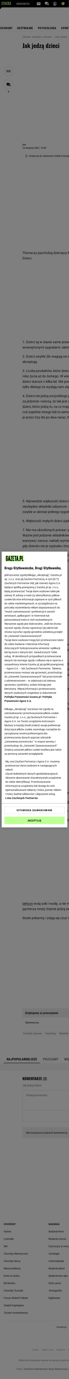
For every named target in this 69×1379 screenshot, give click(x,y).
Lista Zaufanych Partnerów (21, 798)
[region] (34, 689)
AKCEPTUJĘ (34, 820)
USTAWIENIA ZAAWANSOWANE (34, 810)
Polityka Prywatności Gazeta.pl (22, 696)
